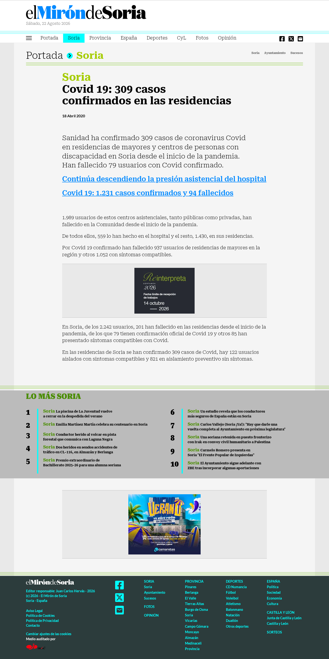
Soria (74, 38)
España (129, 38)
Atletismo (233, 604)
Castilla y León (281, 612)
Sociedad (274, 592)
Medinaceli (193, 643)
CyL (181, 38)
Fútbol (231, 592)
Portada (49, 38)
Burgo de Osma (196, 609)
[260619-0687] (164, 290)
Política (272, 587)
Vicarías (191, 621)
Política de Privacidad (42, 621)
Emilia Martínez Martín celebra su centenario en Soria (95, 424)
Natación (233, 615)
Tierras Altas (194, 604)
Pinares (190, 587)
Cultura (272, 604)
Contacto (33, 625)
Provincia (100, 38)
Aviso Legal (34, 611)
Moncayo (192, 632)
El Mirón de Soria (86, 13)
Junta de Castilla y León (284, 618)
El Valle (190, 598)
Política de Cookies (40, 615)
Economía (274, 598)
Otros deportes (237, 626)
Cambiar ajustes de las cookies (48, 634)
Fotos (202, 38)
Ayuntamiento (275, 53)
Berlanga (191, 592)
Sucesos (296, 53)
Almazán (191, 638)
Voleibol (232, 598)
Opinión (227, 38)
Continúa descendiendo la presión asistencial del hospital (164, 179)
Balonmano (234, 609)
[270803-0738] (164, 524)
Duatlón (232, 621)
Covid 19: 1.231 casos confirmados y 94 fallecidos (147, 193)
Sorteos (274, 632)
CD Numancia (236, 587)
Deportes (157, 38)
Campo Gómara (196, 626)
